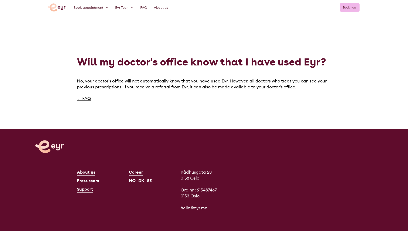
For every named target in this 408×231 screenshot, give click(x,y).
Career (136, 172)
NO (132, 180)
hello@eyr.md (194, 207)
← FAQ (84, 98)
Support (85, 189)
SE (149, 180)
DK (141, 180)
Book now (349, 7)
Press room (88, 180)
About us (86, 172)
